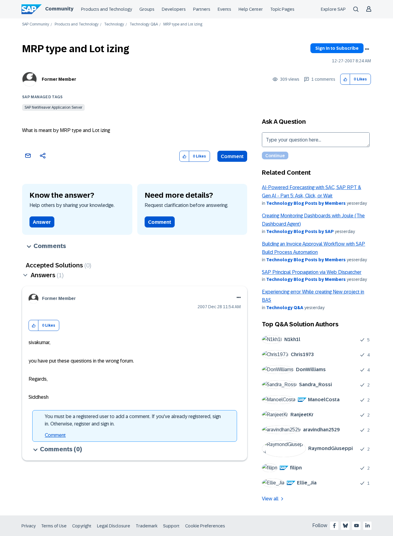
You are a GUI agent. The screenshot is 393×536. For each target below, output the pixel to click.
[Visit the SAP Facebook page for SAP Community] (334, 525)
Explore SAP (333, 9)
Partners (201, 9)
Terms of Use (54, 525)
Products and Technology (106, 9)
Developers (174, 9)
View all (270, 498)
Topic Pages (282, 9)
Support (171, 525)
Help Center (251, 9)
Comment (232, 156)
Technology (114, 24)
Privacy (28, 525)
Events (224, 9)
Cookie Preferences (205, 525)
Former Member (59, 79)
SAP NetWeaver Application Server (53, 107)
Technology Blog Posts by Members (306, 203)
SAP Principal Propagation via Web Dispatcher (311, 272)
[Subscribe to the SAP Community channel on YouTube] (356, 525)
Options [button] (366, 49)
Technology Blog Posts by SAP (300, 231)
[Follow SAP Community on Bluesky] (345, 525)
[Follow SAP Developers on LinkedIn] (367, 525)
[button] (345, 79)
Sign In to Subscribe (337, 48)
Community (59, 8)
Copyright (81, 525)
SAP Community (35, 24)
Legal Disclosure (113, 525)
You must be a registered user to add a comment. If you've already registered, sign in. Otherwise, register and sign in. (133, 420)
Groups (146, 9)
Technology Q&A (144, 24)
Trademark (147, 525)
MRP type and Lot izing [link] (182, 24)
